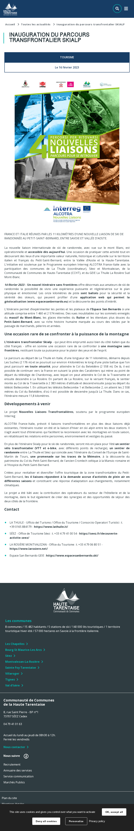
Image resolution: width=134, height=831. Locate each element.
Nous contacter (14, 747)
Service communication (18, 776)
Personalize (76, 821)
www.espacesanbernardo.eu (48, 301)
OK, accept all (114, 812)
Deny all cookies (46, 821)
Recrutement (11, 764)
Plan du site (9, 798)
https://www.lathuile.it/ (51, 527)
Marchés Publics (14, 782)
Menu (126, 9)
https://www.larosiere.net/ (29, 549)
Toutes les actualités (36, 24)
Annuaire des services (17, 770)
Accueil (10, 24)
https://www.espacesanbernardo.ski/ (72, 555)
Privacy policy (97, 821)
